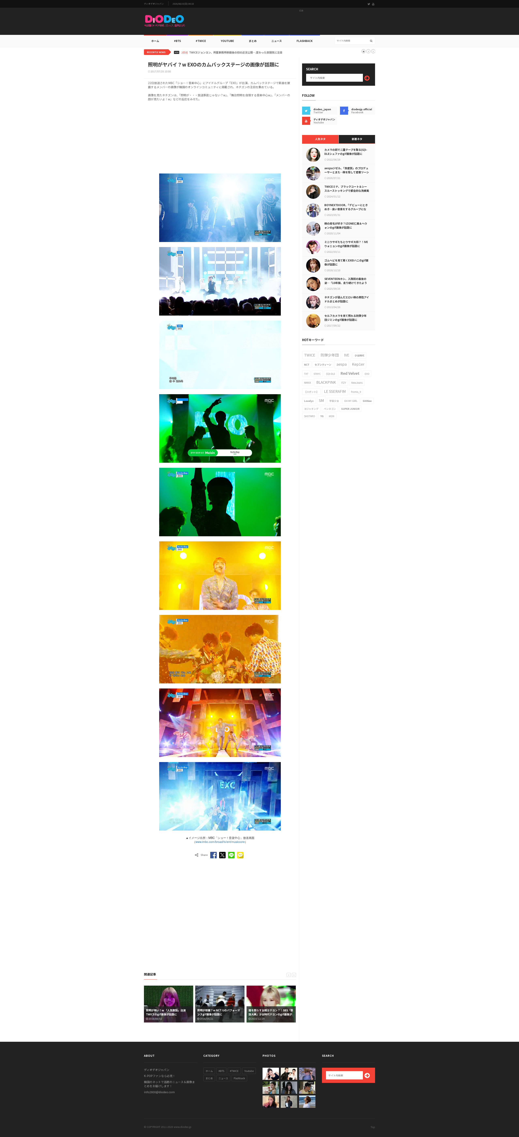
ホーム (155, 41)
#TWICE (234, 1071)
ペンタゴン (330, 408)
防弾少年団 (330, 355)
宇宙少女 (334, 401)
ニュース (276, 41)
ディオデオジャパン (154, 3)
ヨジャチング (311, 408)
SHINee (367, 401)
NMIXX (307, 382)
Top (373, 1127)
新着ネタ (357, 139)
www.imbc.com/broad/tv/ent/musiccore (220, 842)
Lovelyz (309, 401)
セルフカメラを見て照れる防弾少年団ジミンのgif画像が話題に (345, 318)
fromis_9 (356, 391)
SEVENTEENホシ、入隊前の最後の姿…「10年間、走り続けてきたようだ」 (345, 283)
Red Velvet (349, 373)
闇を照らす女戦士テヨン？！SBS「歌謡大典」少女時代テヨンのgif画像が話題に (219, 1014)
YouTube (227, 41)
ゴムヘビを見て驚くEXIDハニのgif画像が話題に (346, 262)
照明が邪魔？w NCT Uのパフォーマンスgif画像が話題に (167, 1012)
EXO (367, 373)
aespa (342, 364)
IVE (346, 355)
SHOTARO (309, 416)
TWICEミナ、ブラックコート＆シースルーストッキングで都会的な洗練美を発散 (346, 191)
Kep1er (358, 364)
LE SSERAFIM (335, 391)
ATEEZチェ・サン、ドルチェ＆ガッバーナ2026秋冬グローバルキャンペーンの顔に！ (240, 52)
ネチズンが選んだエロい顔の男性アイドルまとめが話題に (346, 299)
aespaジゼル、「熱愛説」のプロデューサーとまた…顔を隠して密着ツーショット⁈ (346, 172)
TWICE (309, 355)
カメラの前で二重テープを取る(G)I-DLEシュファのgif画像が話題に (345, 152)
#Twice (201, 41)
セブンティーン (323, 364)
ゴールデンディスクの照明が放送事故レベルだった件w (271, 1012)
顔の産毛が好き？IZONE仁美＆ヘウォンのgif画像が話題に (345, 225)
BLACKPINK (326, 382)
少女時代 (359, 355)
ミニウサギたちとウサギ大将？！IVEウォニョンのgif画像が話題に (346, 244)
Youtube (249, 1071)
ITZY (343, 382)
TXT (306, 373)
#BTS (177, 41)
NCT (306, 364)
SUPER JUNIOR (350, 408)
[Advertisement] (301, 22)
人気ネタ (320, 139)
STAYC (317, 373)
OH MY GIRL (350, 401)
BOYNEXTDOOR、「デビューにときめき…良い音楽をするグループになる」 (346, 209)
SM (321, 400)
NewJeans (356, 382)
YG (322, 416)
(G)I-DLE (330, 373)
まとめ (253, 41)
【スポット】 (311, 391)
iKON (331, 416)
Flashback (305, 41)
